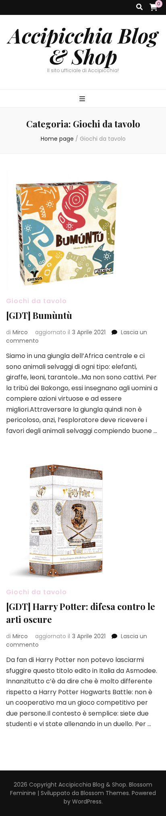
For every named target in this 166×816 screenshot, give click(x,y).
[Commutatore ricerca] (139, 7)
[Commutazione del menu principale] (83, 99)
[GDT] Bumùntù (39, 315)
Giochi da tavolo (36, 301)
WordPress (87, 801)
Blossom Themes (105, 793)
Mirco (20, 332)
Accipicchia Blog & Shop (83, 46)
